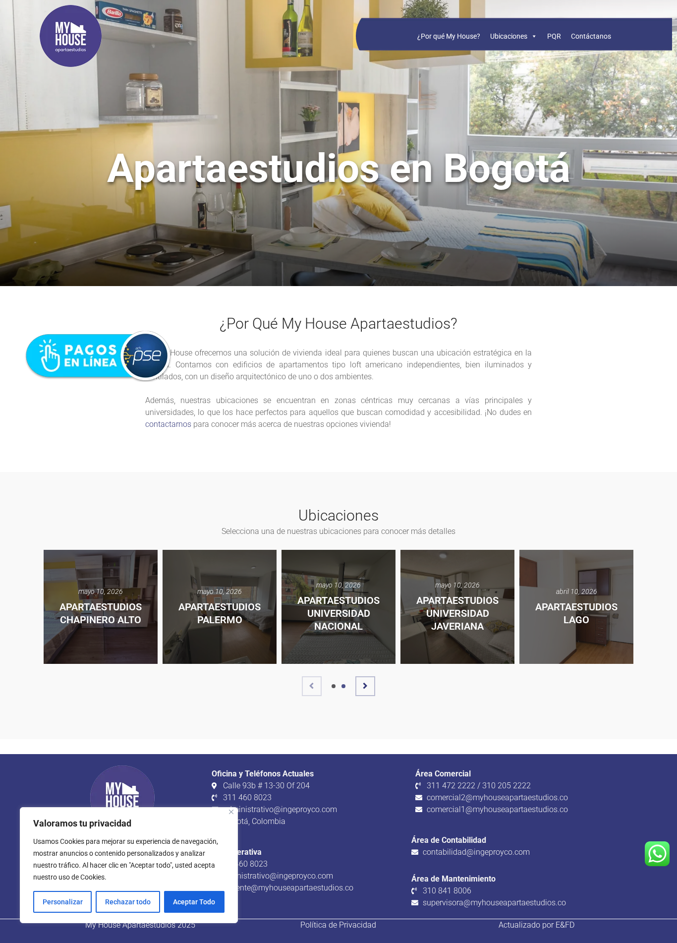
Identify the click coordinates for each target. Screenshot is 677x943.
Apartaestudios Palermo (219, 613)
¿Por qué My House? (448, 36)
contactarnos (168, 424)
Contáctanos (591, 36)
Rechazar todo (128, 902)
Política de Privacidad (338, 925)
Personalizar (63, 902)
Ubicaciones (508, 36)
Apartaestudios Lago (576, 613)
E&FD (565, 925)
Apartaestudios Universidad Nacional (338, 613)
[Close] (231, 812)
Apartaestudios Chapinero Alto (100, 613)
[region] (129, 865)
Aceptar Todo (194, 902)
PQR (554, 36)
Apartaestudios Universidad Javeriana (457, 613)
